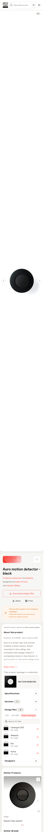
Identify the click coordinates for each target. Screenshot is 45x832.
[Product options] (38, 779)
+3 (38, 811)
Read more (9, 666)
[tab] (7, 715)
